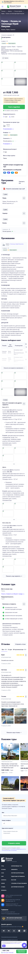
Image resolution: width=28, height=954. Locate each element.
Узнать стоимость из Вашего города (12, 594)
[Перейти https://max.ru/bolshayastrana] (8, 173)
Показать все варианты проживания (13, 368)
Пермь (8, 29)
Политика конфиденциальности (9, 939)
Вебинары (3, 890)
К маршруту (6, 143)
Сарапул (12, 29)
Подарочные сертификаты (18, 876)
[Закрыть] (24, 198)
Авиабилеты (14, 869)
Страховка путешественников (19, 883)
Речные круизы (18, 11)
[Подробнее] (13, 35)
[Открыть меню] (2, 6)
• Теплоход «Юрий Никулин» (16, 244)
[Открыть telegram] (3, 930)
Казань (3, 29)
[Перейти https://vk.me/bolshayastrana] (4, 173)
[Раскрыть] (24, 213)
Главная (3, 11)
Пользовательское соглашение (9, 937)
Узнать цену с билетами (8, 952)
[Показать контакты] (25, 6)
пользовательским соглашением (9, 850)
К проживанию (7, 129)
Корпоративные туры (16, 866)
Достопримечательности (17, 886)
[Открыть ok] (14, 930)
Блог (2, 876)
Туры (2, 866)
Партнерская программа (17, 872)
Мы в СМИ (13, 880)
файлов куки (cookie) (15, 943)
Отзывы (3, 886)
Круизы (10, 11)
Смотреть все (22, 182)
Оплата (3, 883)
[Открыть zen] (19, 930)
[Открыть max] (24, 930)
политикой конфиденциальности (17, 849)
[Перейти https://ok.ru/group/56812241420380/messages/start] (16, 173)
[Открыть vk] (8, 930)
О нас (2, 872)
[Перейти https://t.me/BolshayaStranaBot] (12, 173)
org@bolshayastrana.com (13, 913)
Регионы (3, 869)
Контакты (3, 880)
